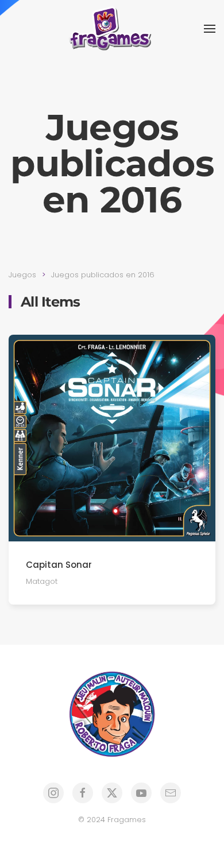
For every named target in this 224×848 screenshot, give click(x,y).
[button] (209, 29)
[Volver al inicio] (112, 29)
